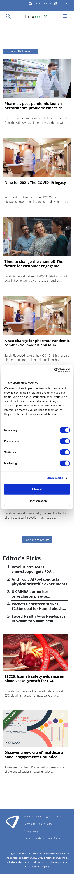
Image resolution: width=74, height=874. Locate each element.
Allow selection (37, 500)
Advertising (41, 816)
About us (29, 816)
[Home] (35, 16)
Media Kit (63, 3)
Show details (55, 477)
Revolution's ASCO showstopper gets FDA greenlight (32, 571)
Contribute (30, 823)
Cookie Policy (44, 823)
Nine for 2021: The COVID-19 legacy (35, 182)
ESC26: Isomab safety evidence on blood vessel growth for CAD (34, 678)
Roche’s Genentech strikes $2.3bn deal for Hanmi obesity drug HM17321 (38, 608)
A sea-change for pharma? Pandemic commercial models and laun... (37, 343)
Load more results (37, 540)
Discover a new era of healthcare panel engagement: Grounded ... (33, 754)
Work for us (54, 838)
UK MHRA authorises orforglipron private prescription (30, 596)
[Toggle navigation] (9, 16)
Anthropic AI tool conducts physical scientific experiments (39, 581)
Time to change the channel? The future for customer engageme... (33, 263)
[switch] (65, 441)
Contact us (55, 816)
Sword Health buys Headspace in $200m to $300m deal (39, 618)
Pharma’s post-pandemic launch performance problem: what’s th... (35, 106)
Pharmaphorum (12, 822)
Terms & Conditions (35, 838)
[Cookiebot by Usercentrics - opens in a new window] (54, 370)
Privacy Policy (31, 831)
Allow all (37, 489)
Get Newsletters (42, 3)
